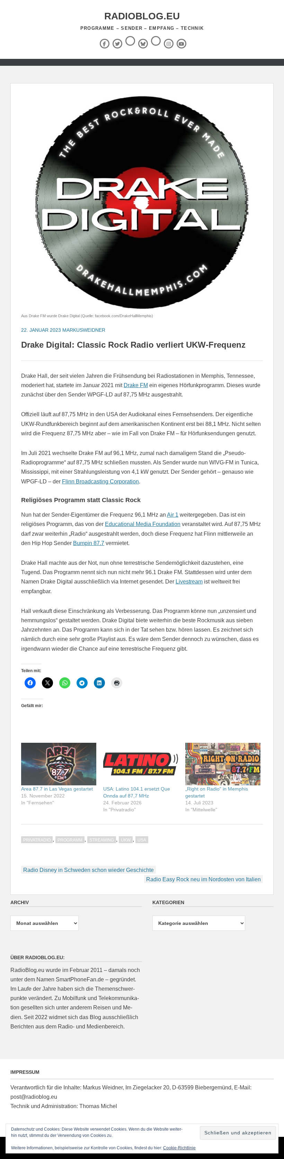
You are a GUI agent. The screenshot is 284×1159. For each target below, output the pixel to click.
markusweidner (83, 330)
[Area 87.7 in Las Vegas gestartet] (58, 764)
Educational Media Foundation (142, 524)
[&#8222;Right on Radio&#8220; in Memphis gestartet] (222, 764)
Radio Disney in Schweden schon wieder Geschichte (88, 870)
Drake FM (136, 385)
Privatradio (37, 840)
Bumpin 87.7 (88, 543)
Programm (69, 840)
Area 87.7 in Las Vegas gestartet (57, 789)
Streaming (101, 840)
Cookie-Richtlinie (179, 1147)
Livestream (189, 582)
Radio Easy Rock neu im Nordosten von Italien (203, 879)
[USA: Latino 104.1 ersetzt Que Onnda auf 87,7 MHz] (140, 764)
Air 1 (172, 515)
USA (141, 840)
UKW (126, 840)
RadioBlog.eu (142, 16)
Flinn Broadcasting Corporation (100, 481)
